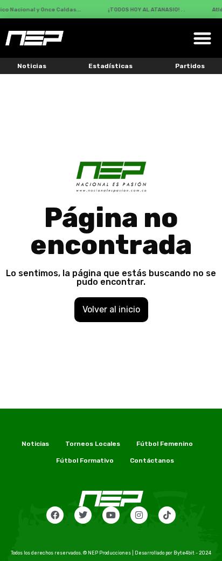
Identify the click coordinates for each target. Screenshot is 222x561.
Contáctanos (152, 460)
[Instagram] (139, 515)
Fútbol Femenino (164, 444)
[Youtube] (111, 515)
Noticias (31, 66)
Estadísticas (110, 66)
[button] (202, 38)
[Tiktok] (167, 515)
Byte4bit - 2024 (192, 553)
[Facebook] (55, 515)
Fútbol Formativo (85, 460)
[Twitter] (83, 515)
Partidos (190, 66)
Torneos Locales (92, 444)
